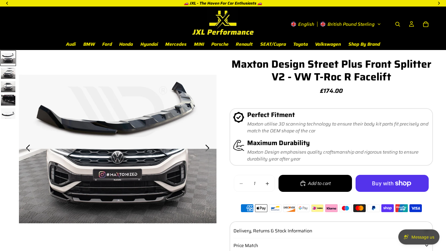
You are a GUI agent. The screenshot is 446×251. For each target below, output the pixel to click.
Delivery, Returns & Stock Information (272, 230)
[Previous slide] (26, 149)
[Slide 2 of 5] (8, 73)
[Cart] (426, 24)
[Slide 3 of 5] (8, 86)
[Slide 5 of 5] (8, 113)
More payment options (392, 198)
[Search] (397, 24)
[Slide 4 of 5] (8, 100)
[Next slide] (209, 149)
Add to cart (319, 183)
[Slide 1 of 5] (8, 58)
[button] (336, 24)
